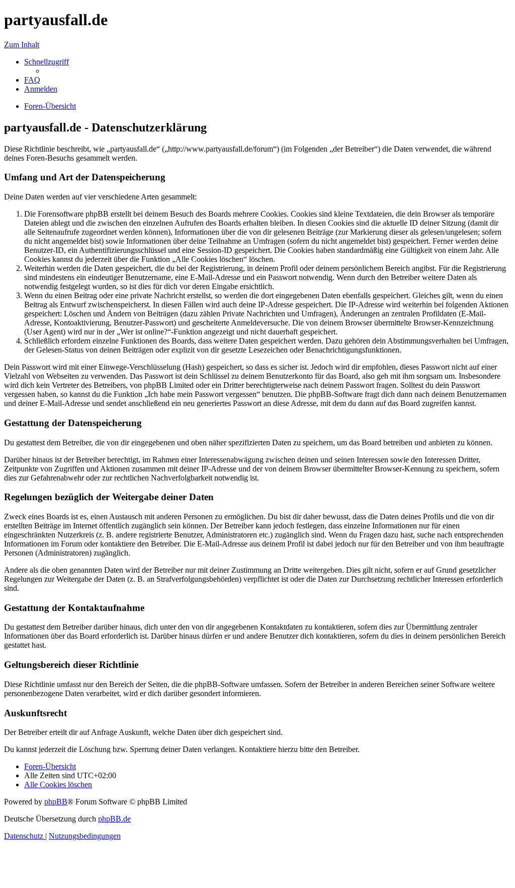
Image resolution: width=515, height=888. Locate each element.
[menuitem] (32, 80)
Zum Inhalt (21, 44)
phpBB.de (114, 818)
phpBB (55, 801)
